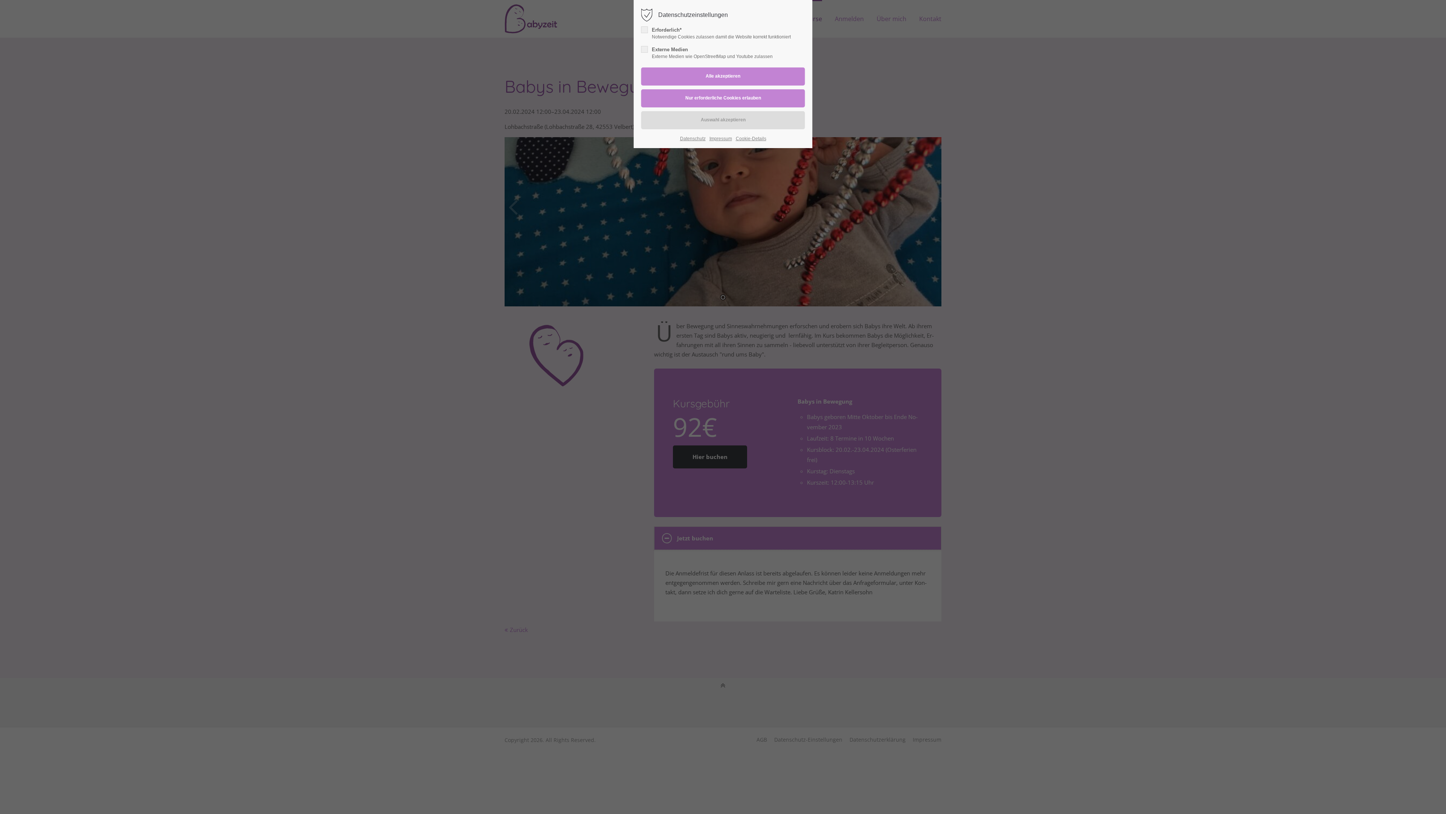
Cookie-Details (751, 138)
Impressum (720, 138)
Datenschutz (693, 138)
